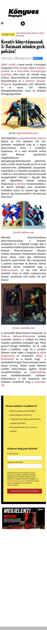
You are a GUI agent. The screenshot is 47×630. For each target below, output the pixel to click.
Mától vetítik (8, 65)
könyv (18, 33)
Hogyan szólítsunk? (15, 462)
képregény (23, 33)
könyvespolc (35, 33)
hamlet (42, 33)
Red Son (21, 184)
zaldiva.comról (9, 270)
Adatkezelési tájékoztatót (16, 481)
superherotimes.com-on (32, 138)
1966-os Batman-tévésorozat (18, 336)
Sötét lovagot (20, 68)
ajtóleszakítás (38, 372)
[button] (2, 23)
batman (29, 33)
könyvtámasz (20, 36)
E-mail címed (13, 454)
